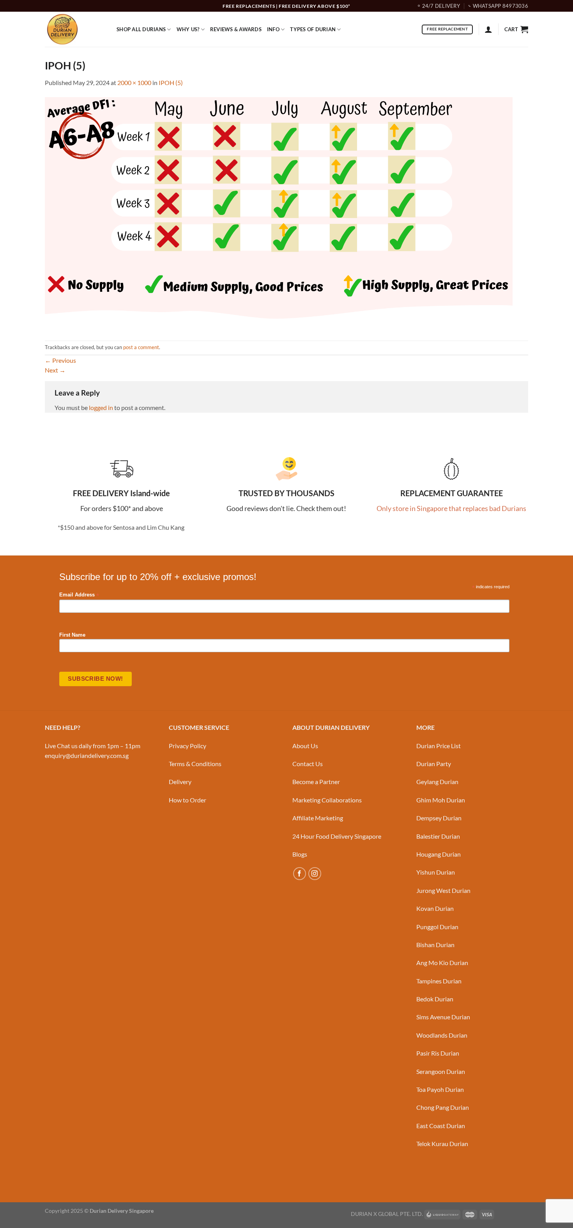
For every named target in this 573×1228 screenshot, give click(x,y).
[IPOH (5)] (279, 213)
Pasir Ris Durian (437, 1053)
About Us (305, 745)
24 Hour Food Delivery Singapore (336, 836)
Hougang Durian (438, 854)
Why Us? (188, 29)
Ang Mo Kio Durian (442, 962)
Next (55, 370)
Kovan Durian (435, 908)
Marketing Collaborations (327, 800)
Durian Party (433, 763)
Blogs (299, 854)
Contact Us (307, 763)
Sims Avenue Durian (443, 1016)
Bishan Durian (435, 944)
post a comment (141, 347)
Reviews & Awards (236, 29)
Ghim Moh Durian (440, 800)
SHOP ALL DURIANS (141, 29)
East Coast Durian (440, 1125)
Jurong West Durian (443, 890)
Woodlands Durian (441, 1035)
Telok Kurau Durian (442, 1143)
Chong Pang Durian (442, 1107)
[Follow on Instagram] (314, 873)
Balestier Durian (438, 836)
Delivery (180, 781)
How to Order (187, 800)
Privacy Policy (187, 745)
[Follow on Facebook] (299, 873)
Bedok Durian (434, 999)
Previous (60, 360)
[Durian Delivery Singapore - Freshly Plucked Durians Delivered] (75, 29)
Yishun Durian (435, 872)
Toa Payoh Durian (440, 1089)
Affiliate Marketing (317, 818)
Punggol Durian (437, 926)
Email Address (79, 595)
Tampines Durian (439, 981)
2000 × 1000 (134, 82)
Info (273, 29)
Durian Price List (438, 745)
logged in (101, 407)
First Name (72, 635)
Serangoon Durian (440, 1071)
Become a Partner (316, 781)
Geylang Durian (437, 781)
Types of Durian (313, 29)
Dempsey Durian (439, 818)
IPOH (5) (171, 82)
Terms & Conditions (195, 763)
